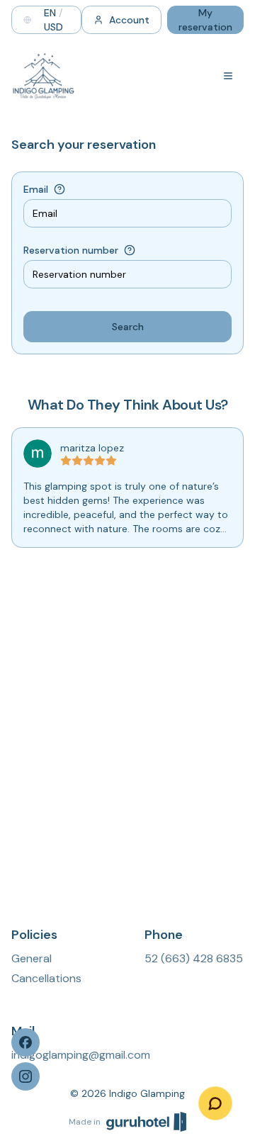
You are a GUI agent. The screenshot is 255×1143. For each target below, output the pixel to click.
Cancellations (46, 978)
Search (128, 326)
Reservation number (70, 250)
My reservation (205, 19)
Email (35, 189)
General (31, 958)
